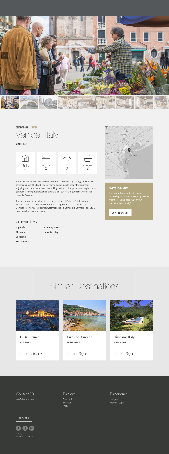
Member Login (117, 402)
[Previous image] (4, 55)
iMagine (114, 399)
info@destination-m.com (28, 399)
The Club (67, 402)
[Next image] (164, 55)
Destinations (69, 399)
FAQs (65, 406)
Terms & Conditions (24, 436)
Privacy (19, 433)
